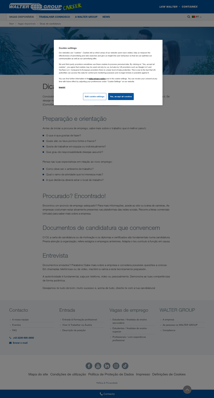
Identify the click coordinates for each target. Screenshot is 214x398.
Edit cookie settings (94, 96)
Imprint (62, 87)
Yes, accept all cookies (121, 96)
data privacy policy (97, 78)
